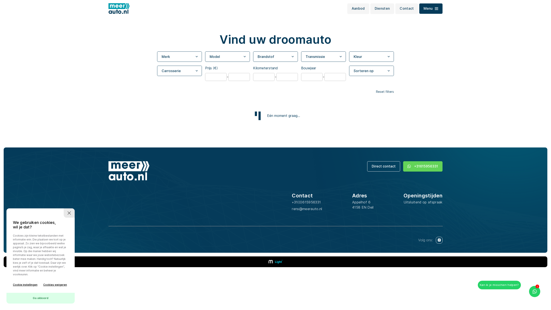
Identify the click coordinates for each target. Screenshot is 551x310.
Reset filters (385, 91)
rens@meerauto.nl (307, 209)
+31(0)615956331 (306, 202)
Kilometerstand (265, 68)
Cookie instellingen (25, 284)
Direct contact (384, 166)
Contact (407, 8)
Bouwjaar (308, 68)
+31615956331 (426, 166)
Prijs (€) (211, 68)
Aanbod (358, 8)
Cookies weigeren (55, 284)
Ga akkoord (40, 298)
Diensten (382, 8)
